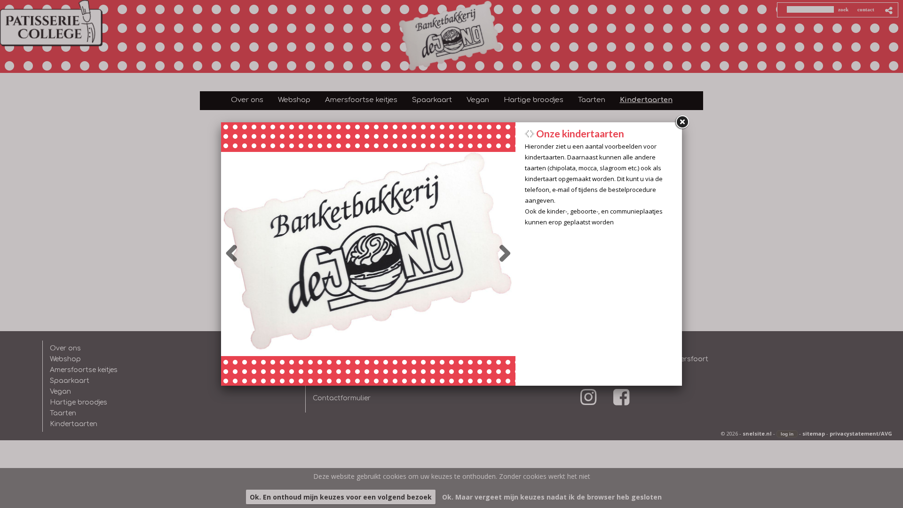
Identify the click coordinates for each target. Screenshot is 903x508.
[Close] (681, 122)
